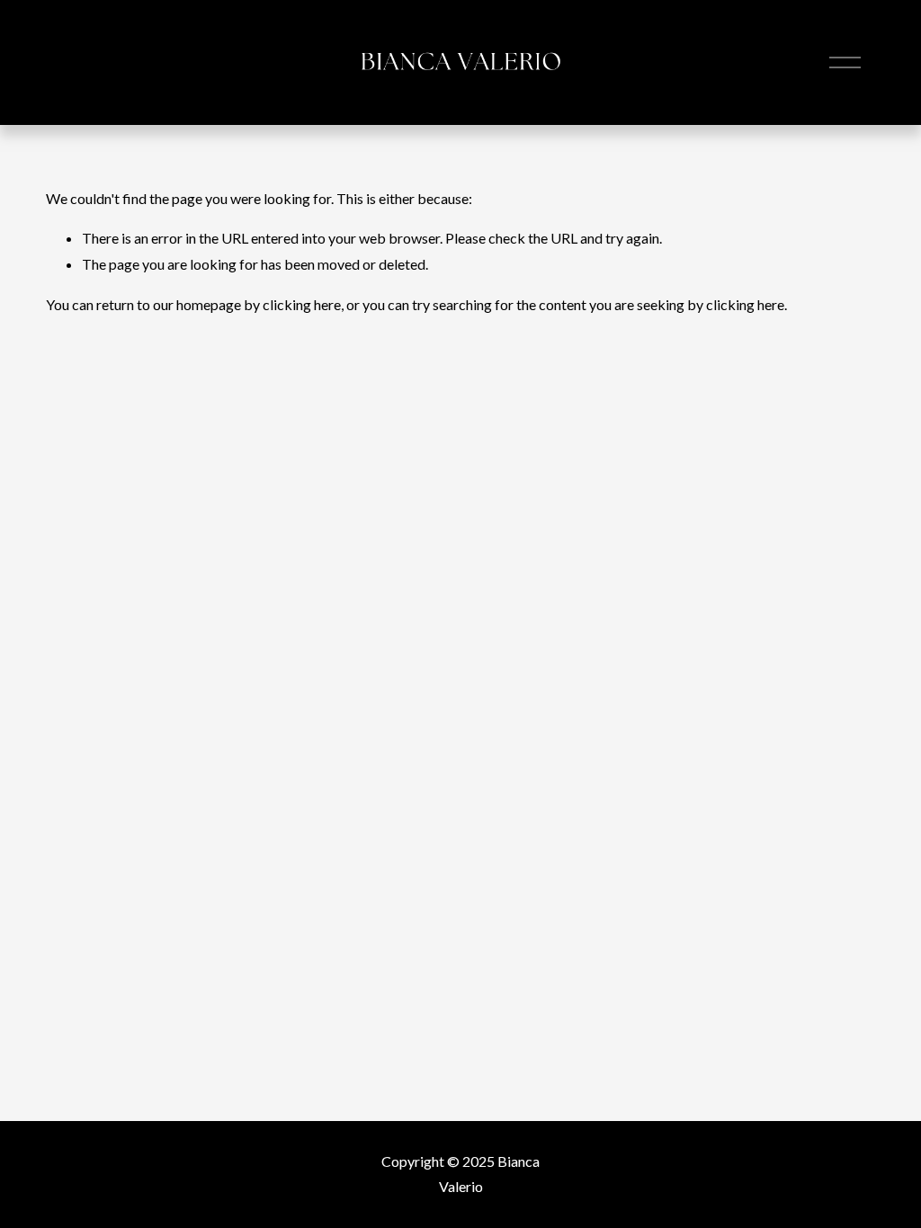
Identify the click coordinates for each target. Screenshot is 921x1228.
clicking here (302, 304)
